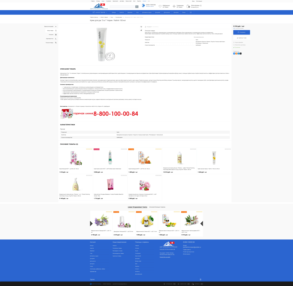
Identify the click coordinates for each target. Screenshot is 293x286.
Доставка (122, 1)
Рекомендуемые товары (118, 253)
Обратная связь (96, 284)
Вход (193, 1)
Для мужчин (93, 261)
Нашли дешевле (239, 42)
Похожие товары (49, 42)
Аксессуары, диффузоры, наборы (97, 268)
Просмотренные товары (157, 207)
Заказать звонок (150, 6)
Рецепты (139, 1)
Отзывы (98, 1)
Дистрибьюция (138, 274)
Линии (91, 266)
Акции (103, 1)
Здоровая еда (93, 271)
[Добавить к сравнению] (141, 30)
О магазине (108, 1)
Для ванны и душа (94, 256)
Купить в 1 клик (242, 38)
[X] (240, 53)
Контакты (137, 271)
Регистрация (199, 1)
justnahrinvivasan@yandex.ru (192, 247)
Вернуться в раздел (48, 26)
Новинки (115, 245)
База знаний (115, 1)
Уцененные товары (117, 256)
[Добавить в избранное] (141, 27)
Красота (92, 248)
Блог (134, 1)
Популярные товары (117, 248)
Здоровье (92, 250)
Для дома (92, 263)
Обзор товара (50, 30)
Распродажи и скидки (117, 250)
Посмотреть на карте (165, 257)
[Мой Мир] (238, 53)
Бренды (92, 245)
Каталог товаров (100, 12)
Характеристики (49, 38)
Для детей (92, 258)
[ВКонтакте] (234, 53)
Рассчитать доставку (240, 45)
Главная (93, 1)
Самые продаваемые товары (137, 207)
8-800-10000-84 (107, 284)
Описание (51, 34)
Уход (91, 253)
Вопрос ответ (129, 1)
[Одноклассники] (236, 53)
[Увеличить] (101, 45)
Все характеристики (199, 37)
